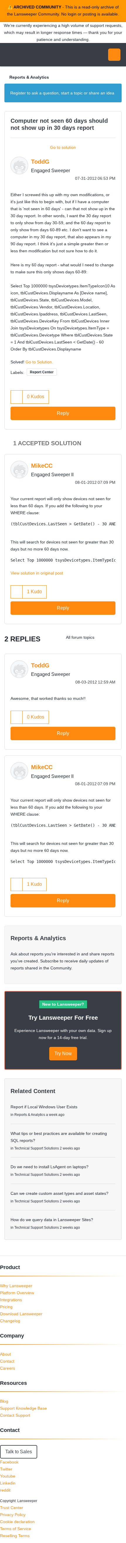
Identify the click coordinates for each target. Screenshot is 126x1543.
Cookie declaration (17, 1521)
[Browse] (8, 54)
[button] (17, 397)
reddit (5, 1490)
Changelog (10, 1320)
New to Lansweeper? (63, 1004)
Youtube (7, 1476)
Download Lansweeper (21, 1313)
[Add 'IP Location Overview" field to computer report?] (104, 637)
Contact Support (15, 1415)
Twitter (6, 1469)
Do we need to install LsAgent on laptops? (49, 1166)
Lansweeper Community (32, 54)
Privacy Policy (12, 1514)
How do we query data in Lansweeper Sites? (52, 1219)
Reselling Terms (15, 1535)
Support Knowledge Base (23, 1408)
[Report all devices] (116, 637)
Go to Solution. (39, 362)
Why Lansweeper (16, 1285)
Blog (4, 1401)
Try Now (63, 1053)
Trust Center (11, 1507)
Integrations (11, 1299)
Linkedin (8, 1483)
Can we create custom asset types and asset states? (59, 1193)
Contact (7, 1361)
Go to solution (63, 147)
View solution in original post (37, 573)
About (5, 1354)
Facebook (9, 1462)
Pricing (6, 1306)
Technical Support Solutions (36, 1148)
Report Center (42, 372)
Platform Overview (17, 1292)
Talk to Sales (18, 1451)
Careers (7, 1368)
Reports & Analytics (29, 77)
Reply (63, 413)
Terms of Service (15, 1528)
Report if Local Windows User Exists (44, 1106)
